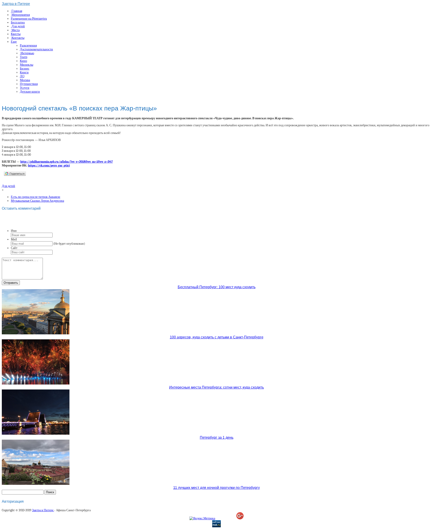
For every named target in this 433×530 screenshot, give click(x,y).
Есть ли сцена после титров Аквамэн (35, 197)
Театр (23, 57)
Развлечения (28, 45)
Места (15, 30)
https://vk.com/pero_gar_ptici (49, 165)
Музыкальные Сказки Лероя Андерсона (37, 201)
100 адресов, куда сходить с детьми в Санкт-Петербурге (216, 337)
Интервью (27, 53)
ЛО (22, 76)
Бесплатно (18, 22)
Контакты (17, 38)
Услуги (24, 88)
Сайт (14, 248)
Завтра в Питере (16, 4)
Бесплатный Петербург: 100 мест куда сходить (217, 287)
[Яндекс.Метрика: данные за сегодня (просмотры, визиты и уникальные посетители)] (202, 518)
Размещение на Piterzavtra (29, 19)
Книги (24, 72)
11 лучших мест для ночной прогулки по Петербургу (216, 488)
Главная (16, 11)
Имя (13, 231)
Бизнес (24, 68)
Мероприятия (20, 15)
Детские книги (30, 92)
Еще (14, 42)
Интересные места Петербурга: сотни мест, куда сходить (216, 387)
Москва (25, 80)
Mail (14, 239)
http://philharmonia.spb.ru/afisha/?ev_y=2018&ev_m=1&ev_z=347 (66, 162)
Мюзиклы (26, 65)
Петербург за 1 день (216, 437)
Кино (23, 61)
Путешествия (29, 84)
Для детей (18, 26)
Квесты (16, 34)
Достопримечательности (36, 49)
